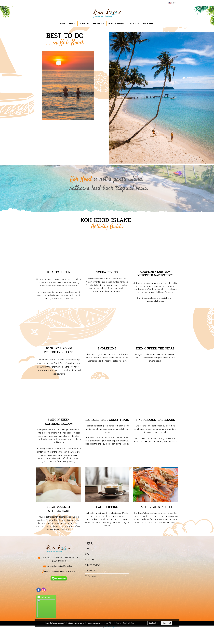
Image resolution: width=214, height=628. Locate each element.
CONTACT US (133, 23)
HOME (62, 23)
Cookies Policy (128, 623)
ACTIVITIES (84, 23)
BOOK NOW (148, 23)
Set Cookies (153, 623)
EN (172, 3)
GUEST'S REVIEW (116, 23)
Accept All (167, 623)
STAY (71, 23)
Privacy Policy (114, 623)
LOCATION (98, 23)
